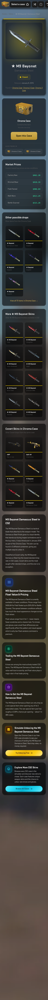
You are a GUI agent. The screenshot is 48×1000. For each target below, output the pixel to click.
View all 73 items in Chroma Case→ (24, 301)
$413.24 (36, 196)
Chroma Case (17, 88)
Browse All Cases (22, 789)
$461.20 (36, 175)
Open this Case (24, 135)
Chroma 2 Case (29, 88)
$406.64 (36, 189)
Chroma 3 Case (35, 151)
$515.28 (36, 203)
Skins (11, 14)
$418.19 (36, 182)
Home (4, 14)
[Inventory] (41, 4)
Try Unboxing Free (22, 753)
